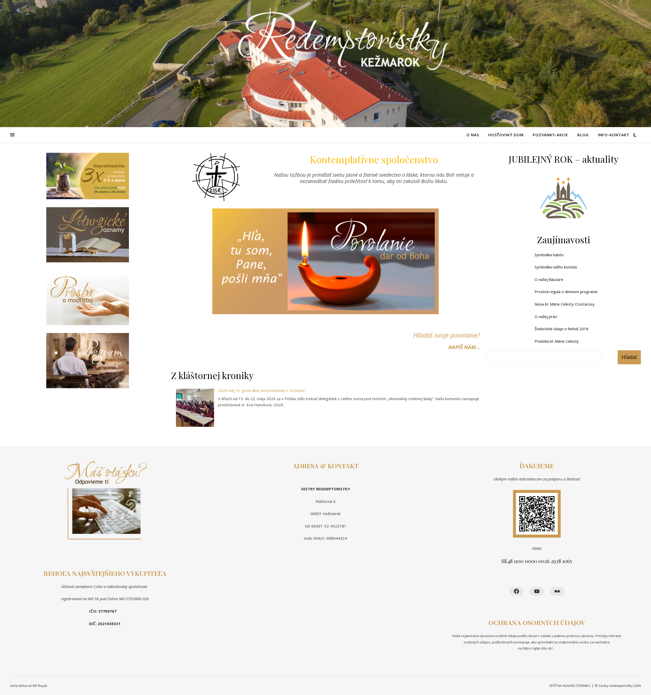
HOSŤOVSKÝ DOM (506, 134)
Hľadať (629, 357)
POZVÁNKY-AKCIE (550, 134)
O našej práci (546, 316)
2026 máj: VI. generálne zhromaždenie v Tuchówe (261, 390)
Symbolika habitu (549, 254)
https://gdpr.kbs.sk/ (537, 648)
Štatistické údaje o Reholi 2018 (561, 328)
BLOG (583, 134)
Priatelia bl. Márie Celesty (557, 341)
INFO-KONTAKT (613, 134)
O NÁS (472, 134)
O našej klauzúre (549, 279)
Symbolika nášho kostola (556, 266)
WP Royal (39, 685)
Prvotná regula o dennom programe (566, 291)
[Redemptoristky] (325, 63)
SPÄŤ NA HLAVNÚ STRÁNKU (569, 685)
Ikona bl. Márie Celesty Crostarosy (565, 304)
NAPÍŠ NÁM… (464, 347)
